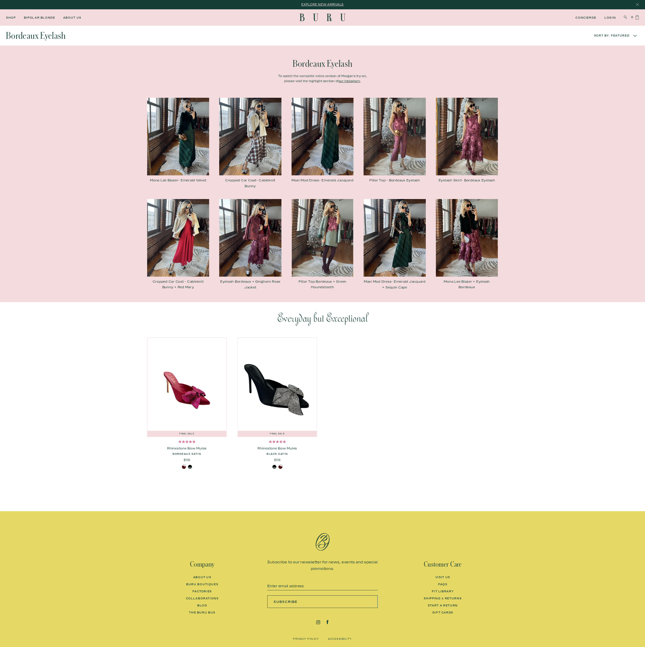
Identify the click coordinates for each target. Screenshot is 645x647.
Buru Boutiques (202, 584)
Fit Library (443, 591)
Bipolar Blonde (39, 17)
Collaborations (202, 598)
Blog (202, 605)
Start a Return (443, 605)
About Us (72, 17)
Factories (202, 591)
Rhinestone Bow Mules (187, 448)
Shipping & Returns (443, 598)
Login (610, 17)
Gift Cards (443, 612)
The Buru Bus (202, 612)
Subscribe (286, 602)
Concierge (585, 17)
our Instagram (349, 81)
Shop (11, 17)
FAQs (442, 584)
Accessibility (340, 638)
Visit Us (442, 577)
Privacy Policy (306, 638)
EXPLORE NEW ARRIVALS (322, 4)
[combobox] (596, 36)
